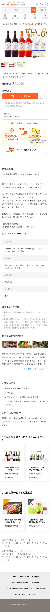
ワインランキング (24, 554)
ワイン (31, 540)
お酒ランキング (7, 554)
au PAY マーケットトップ (25, 594)
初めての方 (45, 18)
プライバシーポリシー (20, 577)
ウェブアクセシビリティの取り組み (18, 588)
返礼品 (5, 18)
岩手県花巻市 (11, 24)
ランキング (15, 18)
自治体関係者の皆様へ (20, 583)
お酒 (22, 540)
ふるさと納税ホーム (9, 540)
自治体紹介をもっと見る (34, 369)
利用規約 (35, 583)
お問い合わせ (40, 588)
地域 (25, 18)
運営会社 (35, 577)
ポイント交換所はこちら (26, 150)
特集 (35, 18)
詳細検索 (43, 10)
